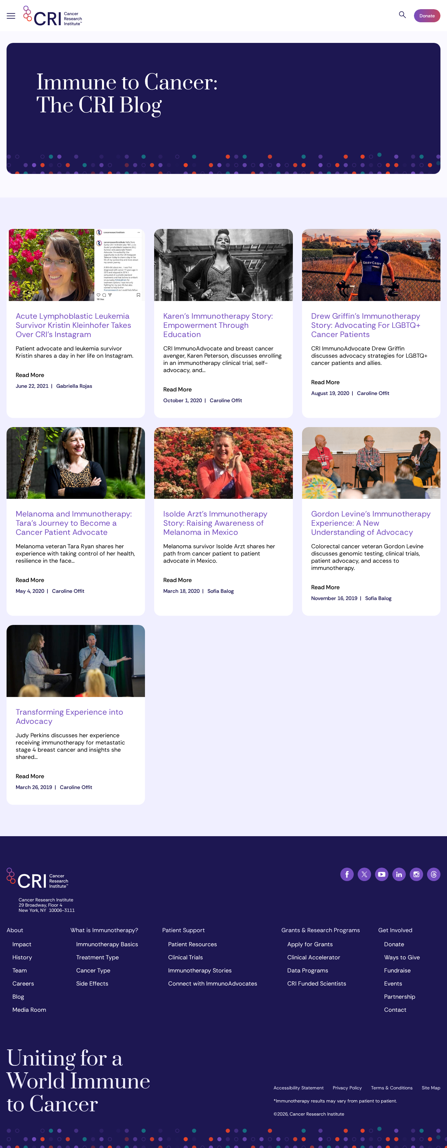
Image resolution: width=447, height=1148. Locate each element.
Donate (427, 16)
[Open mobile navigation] (11, 16)
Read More (30, 375)
